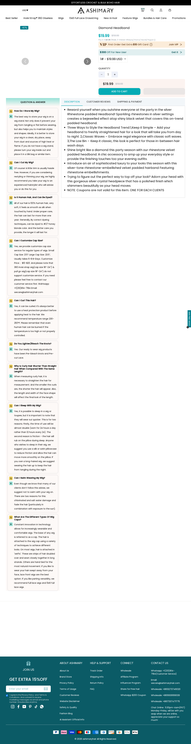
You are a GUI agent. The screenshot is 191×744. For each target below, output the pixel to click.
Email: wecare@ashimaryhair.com (165, 681)
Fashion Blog (66, 713)
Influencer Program (131, 682)
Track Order (96, 670)
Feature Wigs (130, 18)
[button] (164, 91)
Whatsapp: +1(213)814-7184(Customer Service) (164, 672)
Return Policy (97, 682)
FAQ (92, 689)
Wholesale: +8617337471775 (165, 701)
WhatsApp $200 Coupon (133, 695)
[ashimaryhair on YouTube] (24, 706)
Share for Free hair (130, 689)
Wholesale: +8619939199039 (165, 695)
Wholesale (126, 670)
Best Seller (12, 18)
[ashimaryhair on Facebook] (18, 706)
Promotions (179, 18)
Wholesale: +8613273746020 (165, 689)
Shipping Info (97, 676)
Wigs (61, 18)
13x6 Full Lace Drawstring (83, 18)
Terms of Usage (68, 689)
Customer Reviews (69, 695)
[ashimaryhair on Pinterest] (30, 706)
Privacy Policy (67, 682)
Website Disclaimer (70, 701)
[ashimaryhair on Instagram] (12, 706)
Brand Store (66, 676)
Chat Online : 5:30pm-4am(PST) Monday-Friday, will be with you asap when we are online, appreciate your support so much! (168, 713)
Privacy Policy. (28, 695)
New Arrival (110, 18)
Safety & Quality (68, 707)
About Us (64, 670)
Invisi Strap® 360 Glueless (38, 18)
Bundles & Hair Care (155, 18)
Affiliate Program (129, 676)
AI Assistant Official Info (72, 719)
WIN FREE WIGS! (189, 319)
